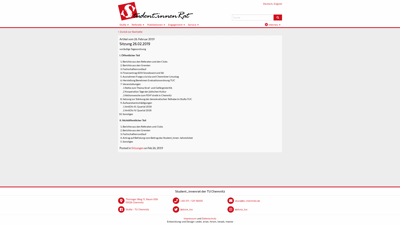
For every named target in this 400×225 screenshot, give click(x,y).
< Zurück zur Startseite (130, 31)
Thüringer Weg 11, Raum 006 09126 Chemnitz (142, 201)
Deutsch (267, 3)
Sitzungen (137, 148)
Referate (137, 24)
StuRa (123, 24)
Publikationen (155, 24)
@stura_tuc (186, 209)
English (278, 3)
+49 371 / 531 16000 (191, 200)
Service (192, 24)
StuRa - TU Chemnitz (137, 209)
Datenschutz (209, 218)
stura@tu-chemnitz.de (247, 200)
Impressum (190, 218)
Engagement (175, 24)
